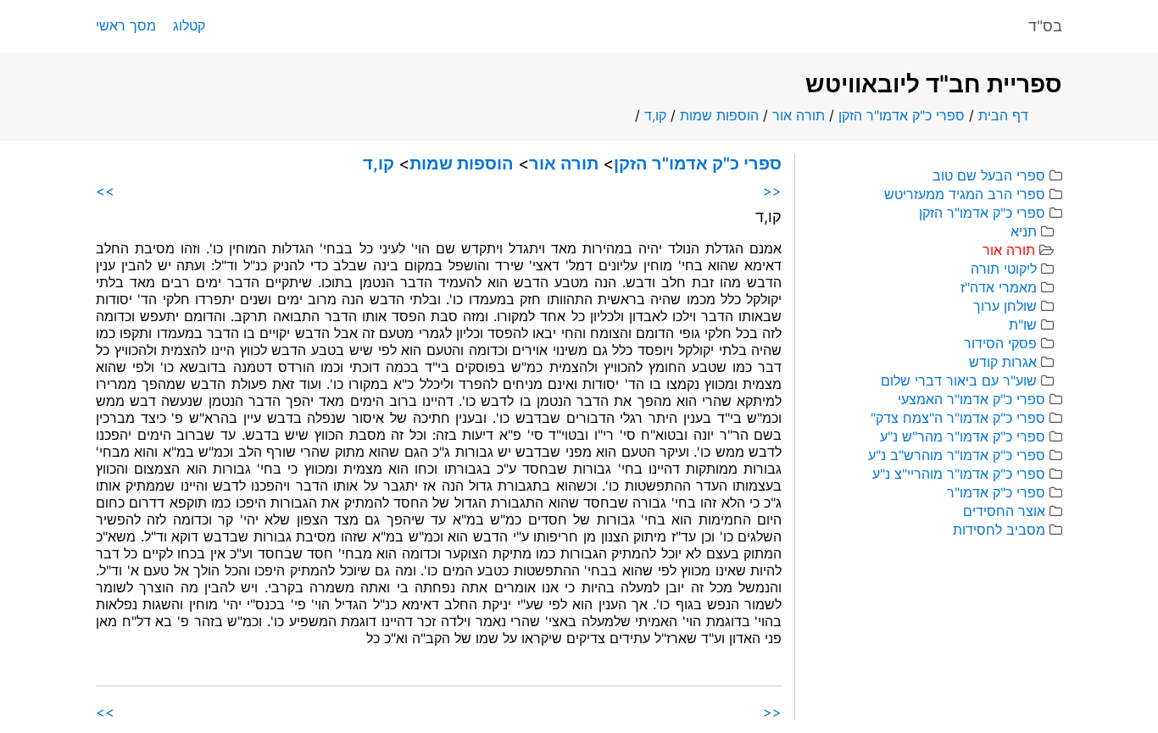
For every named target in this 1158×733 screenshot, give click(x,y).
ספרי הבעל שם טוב (989, 175)
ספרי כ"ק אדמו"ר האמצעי (971, 399)
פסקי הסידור (1000, 343)
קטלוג (189, 25)
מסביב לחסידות (999, 529)
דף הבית (1003, 115)
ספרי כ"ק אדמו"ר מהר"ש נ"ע (962, 436)
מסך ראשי (126, 25)
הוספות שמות (719, 115)
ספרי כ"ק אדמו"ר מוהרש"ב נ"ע (956, 455)
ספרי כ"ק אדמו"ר (996, 492)
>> (105, 190)
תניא (1023, 231)
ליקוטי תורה (1004, 268)
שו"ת (1023, 324)
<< (772, 190)
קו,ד (655, 115)
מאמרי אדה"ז (998, 287)
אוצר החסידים (1004, 511)
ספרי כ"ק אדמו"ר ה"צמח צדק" (958, 417)
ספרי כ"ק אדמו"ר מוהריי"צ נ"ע (958, 473)
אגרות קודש (1003, 361)
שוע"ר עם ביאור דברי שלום (959, 380)
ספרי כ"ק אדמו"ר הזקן (901, 115)
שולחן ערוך (1005, 305)
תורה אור (798, 115)
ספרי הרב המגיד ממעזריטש (964, 194)
